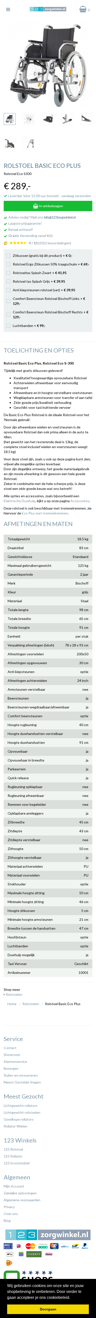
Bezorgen (11, 1068)
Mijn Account (14, 1186)
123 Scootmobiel (17, 1163)
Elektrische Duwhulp (19, 501)
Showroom (12, 1055)
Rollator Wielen (15, 1126)
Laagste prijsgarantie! (25, 223)
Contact (10, 1048)
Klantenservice (15, 1061)
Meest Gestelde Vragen (22, 1082)
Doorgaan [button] (48, 1309)
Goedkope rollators (18, 1119)
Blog (7, 1220)
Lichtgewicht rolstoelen (22, 1112)
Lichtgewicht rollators (20, 1105)
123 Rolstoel (13, 1149)
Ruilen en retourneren (21, 1075)
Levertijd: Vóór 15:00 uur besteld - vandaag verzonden (49, 196)
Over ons (11, 1214)
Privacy (9, 1207)
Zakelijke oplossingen (20, 1193)
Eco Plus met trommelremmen (45, 513)
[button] (72, 1298)
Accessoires (79, 501)
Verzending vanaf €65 (30, 236)
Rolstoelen (13, 994)
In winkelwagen (50, 206)
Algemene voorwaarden (22, 1200)
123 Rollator (13, 1156)
